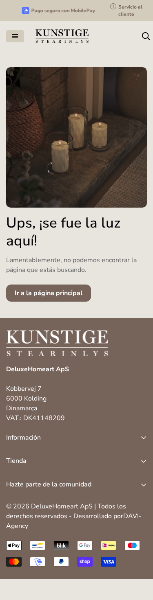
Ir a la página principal (48, 293)
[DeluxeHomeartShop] (62, 36)
